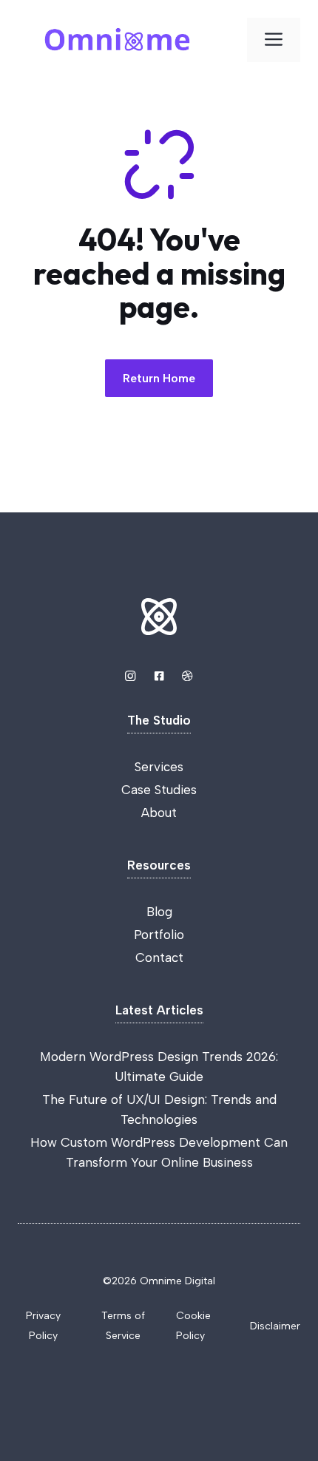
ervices (162, 766)
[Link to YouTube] (159, 676)
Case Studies (159, 789)
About (159, 812)
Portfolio (159, 934)
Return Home (159, 378)
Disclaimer (275, 1326)
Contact (159, 957)
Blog (159, 911)
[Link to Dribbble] (187, 676)
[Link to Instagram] (130, 676)
